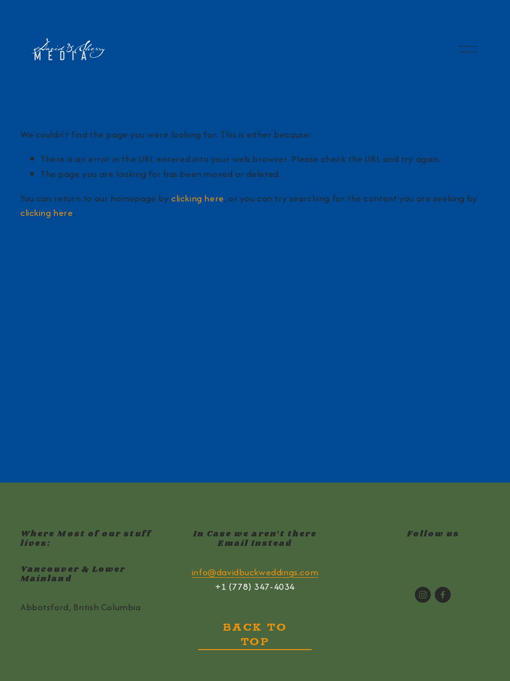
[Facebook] (443, 595)
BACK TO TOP (255, 634)
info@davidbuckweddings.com (255, 572)
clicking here (197, 198)
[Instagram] (423, 595)
